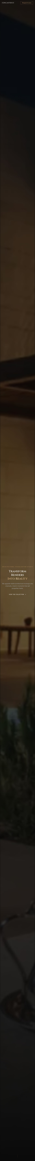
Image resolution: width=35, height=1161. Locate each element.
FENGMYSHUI (8, 3)
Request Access (26, 2)
